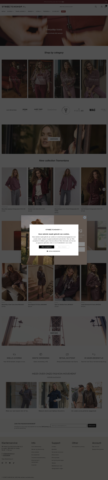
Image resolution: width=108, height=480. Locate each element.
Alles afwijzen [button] (62, 247)
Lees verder (68, 242)
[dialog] (54, 240)
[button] (54, 251)
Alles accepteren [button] (47, 247)
